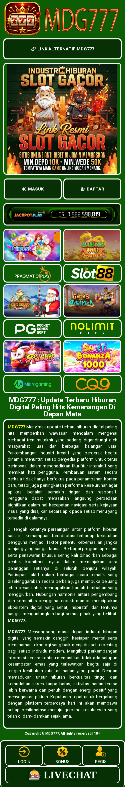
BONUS (62, 761)
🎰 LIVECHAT (63, 774)
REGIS (101, 761)
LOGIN (24, 761)
